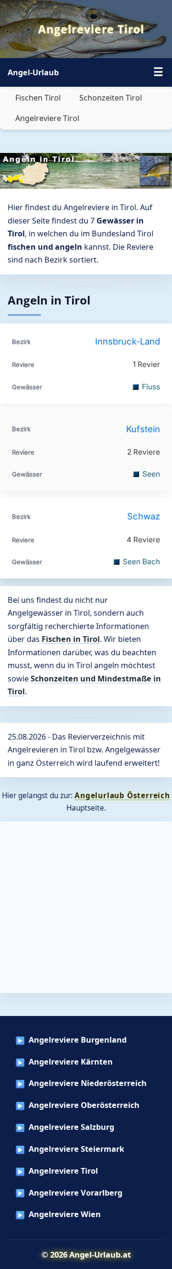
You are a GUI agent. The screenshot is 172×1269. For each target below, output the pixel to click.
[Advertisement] (86, 907)
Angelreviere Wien (65, 1214)
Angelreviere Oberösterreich (84, 1105)
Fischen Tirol (38, 97)
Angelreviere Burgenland (78, 1040)
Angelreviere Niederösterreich (88, 1083)
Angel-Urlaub (33, 72)
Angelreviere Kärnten (71, 1061)
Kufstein (143, 429)
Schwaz (143, 516)
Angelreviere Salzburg (71, 1127)
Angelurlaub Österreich (122, 795)
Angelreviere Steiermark (76, 1149)
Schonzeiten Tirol (110, 97)
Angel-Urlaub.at (100, 1254)
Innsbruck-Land (127, 341)
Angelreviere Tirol (47, 118)
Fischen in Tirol (71, 639)
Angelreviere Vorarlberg (75, 1193)
